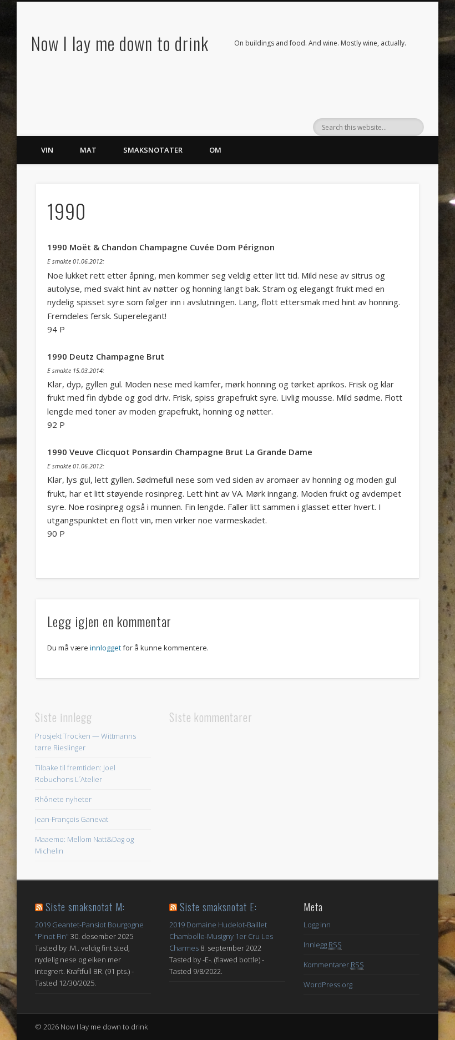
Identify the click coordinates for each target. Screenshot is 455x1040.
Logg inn (317, 925)
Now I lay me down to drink (120, 43)
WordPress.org (328, 984)
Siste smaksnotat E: (218, 907)
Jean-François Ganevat (71, 819)
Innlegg (323, 945)
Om (215, 150)
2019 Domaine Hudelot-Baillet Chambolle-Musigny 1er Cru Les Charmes (221, 936)
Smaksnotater (153, 150)
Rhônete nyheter (63, 799)
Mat (88, 150)
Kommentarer (334, 965)
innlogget (105, 648)
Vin (47, 150)
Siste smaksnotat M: (85, 907)
